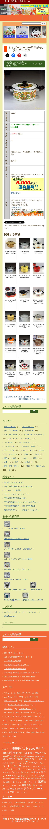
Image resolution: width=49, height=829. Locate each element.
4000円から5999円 (16, 64)
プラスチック (27, 776)
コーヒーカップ (11, 766)
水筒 (25, 458)
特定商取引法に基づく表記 (20, 806)
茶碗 (28, 466)
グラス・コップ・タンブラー (18, 438)
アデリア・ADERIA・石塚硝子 (19, 759)
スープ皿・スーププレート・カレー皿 (28, 769)
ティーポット (9, 446)
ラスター (42, 776)
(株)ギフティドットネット (14, 482)
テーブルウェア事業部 (12, 490)
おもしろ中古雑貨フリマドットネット (18, 486)
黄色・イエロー (14, 66)
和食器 (20, 1)
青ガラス (20, 789)
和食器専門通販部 (28, 506)
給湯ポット (29, 462)
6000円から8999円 (33, 756)
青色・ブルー (32, 788)
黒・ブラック (22, 792)
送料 (12, 810)
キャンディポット (10, 435)
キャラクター (41, 763)
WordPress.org (9, 616)
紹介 (5, 810)
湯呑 (35, 458)
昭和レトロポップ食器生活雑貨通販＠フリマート (21, 819)
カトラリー (29, 431)
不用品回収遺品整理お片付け (15, 498)
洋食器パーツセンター (30, 510)
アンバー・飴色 (37, 759)
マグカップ (13, 454)
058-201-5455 (16, 207)
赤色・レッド (33, 785)
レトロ (27, 1)
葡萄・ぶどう (18, 785)
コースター (8, 442)
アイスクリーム (28, 427)
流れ (5, 806)
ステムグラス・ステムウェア (31, 766)
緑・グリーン (30, 782)
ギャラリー (8, 802)
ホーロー (32, 64)
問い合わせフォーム (35, 802)
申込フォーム (38, 806)
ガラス (23, 762)
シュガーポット (25, 442)
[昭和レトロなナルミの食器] (22, 38)
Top (6, 1)
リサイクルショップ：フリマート (16, 494)
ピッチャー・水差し (28, 446)
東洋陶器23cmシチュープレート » (32, 399)
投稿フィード (19, 612)
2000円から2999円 (23, 753)
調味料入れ (40, 466)
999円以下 (20, 748)
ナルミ (15, 772)
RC (7, 759)
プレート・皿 (9, 450)
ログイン (7, 612)
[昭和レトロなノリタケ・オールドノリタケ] (9, 38)
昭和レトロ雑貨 (10, 458)
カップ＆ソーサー (10, 431)
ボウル (41, 450)
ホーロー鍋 (17, 62)
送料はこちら (16, 193)
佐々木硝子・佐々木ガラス (17, 778)
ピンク (20, 776)
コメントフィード (33, 612)
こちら (31, 210)
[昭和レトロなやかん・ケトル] (35, 38)
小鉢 (26, 454)
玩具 (16, 462)
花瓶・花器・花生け (11, 466)
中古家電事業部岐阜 (11, 506)
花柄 (41, 781)
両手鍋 (38, 64)
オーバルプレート (12, 763)
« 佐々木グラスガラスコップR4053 (17, 397)
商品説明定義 (20, 802)
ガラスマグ (33, 763)
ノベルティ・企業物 (27, 772)
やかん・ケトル (10, 427)
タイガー (26, 64)
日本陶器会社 (36, 778)
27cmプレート (7, 749)
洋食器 (14, 1)
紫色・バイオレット (14, 782)
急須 (37, 454)
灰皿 (5, 462)
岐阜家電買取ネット (11, 510)
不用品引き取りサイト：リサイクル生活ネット (21, 502)
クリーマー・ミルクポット (34, 435)
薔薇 (24, 785)
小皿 (29, 778)
